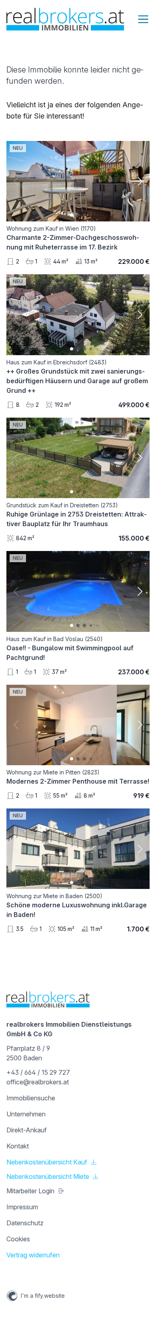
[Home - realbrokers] (65, 19)
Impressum (22, 1207)
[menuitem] (78, 1098)
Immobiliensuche (30, 1098)
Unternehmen (26, 1114)
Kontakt (17, 1146)
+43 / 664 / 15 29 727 (38, 1072)
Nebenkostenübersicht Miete (47, 1176)
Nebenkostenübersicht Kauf (46, 1162)
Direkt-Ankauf (26, 1130)
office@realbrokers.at (37, 1082)
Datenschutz (25, 1223)
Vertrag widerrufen (33, 1255)
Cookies (18, 1239)
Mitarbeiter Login (30, 1191)
